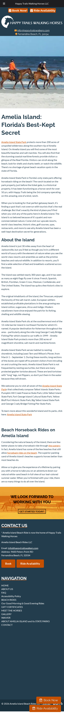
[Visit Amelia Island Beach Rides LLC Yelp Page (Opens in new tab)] (62, 703)
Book (8, 563)
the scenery (54, 445)
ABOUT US (7, 589)
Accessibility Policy (11, 596)
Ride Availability (44, 10)
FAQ (3, 592)
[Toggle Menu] (4, 3)
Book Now (50, 700)
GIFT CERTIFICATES (12, 606)
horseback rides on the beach (22, 452)
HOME (5, 585)
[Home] (32, 27)
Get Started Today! (31, 511)
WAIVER (5, 617)
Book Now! (19, 10)
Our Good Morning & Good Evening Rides (22, 603)
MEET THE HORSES (11, 610)
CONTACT (7, 624)
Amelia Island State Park (13, 142)
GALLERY (6, 614)
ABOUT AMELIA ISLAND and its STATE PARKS (25, 621)
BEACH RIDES (8, 599)
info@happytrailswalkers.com (33, 30)
